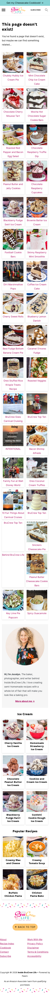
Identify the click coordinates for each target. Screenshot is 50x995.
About (3, 939)
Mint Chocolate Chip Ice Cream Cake (36, 79)
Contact (4, 952)
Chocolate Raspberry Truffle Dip (36, 152)
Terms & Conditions (37, 952)
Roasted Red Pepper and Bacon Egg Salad (13, 152)
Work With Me (34, 939)
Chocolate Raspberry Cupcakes (36, 188)
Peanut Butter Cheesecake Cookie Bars (37, 581)
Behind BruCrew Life (13, 554)
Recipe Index (7, 943)
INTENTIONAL (13, 449)
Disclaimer (33, 947)
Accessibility (34, 956)
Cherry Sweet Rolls (13, 316)
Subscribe (5, 956)
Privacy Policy (35, 943)
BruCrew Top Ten (37, 417)
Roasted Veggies (37, 380)
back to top (25, 927)
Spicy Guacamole (36, 613)
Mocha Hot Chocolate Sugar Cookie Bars (37, 115)
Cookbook (5, 947)
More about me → (25, 701)
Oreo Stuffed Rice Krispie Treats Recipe (13, 384)
